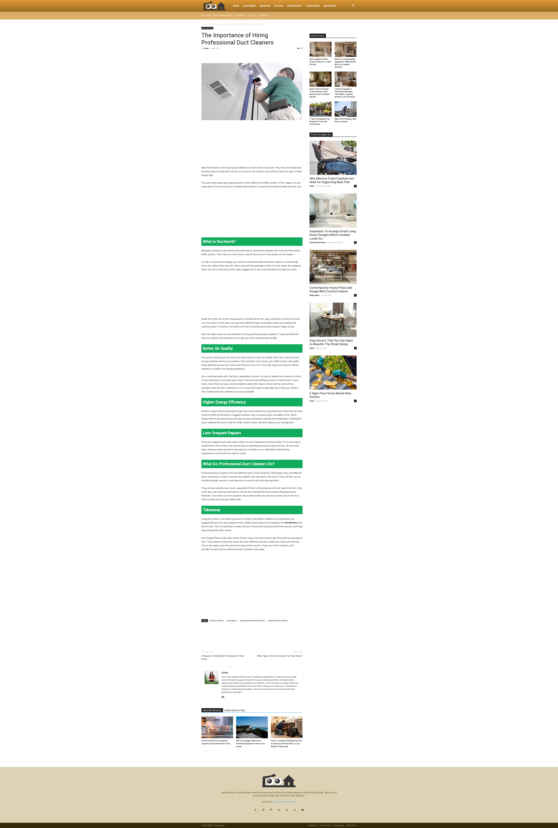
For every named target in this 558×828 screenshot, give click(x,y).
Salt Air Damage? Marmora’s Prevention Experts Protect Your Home (250, 744)
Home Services (215, 24)
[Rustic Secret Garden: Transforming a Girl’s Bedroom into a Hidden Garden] (321, 79)
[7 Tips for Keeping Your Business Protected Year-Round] (321, 108)
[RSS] (279, 810)
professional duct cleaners (278, 620)
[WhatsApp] (224, 55)
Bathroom (330, 5)
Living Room (313, 5)
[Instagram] (263, 810)
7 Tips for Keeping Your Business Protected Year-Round (320, 121)
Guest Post (206, 15)
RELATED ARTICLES (212, 710)
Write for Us (352, 825)
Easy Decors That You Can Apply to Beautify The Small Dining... (331, 342)
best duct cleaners (216, 620)
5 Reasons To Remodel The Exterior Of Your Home (222, 657)
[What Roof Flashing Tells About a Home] (346, 108)
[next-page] (208, 752)
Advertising (241, 15)
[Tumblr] (287, 810)
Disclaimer (312, 825)
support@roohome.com (284, 801)
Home (236, 5)
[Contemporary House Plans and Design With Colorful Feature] (333, 267)
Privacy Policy (338, 825)
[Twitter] (211, 55)
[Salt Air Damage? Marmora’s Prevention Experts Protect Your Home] (252, 727)
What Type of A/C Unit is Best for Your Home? (280, 656)
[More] (231, 55)
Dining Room (294, 5)
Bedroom (265, 5)
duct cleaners (232, 620)
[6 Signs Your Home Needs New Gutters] (333, 372)
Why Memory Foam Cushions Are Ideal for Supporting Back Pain (332, 180)
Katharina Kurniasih (317, 242)
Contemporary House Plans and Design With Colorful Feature (331, 289)
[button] (353, 6)
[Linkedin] (224, 697)
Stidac (206, 48)
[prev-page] (203, 752)
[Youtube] (302, 810)
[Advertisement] (252, 144)
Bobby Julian (314, 295)
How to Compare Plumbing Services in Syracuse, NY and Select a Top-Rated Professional (286, 744)
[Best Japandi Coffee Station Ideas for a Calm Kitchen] (321, 49)
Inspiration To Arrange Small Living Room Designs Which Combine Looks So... (333, 235)
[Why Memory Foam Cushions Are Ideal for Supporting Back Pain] (333, 158)
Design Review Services (223, 15)
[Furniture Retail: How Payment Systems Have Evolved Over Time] (217, 727)
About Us (252, 15)
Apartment (249, 5)
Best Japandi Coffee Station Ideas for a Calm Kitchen (320, 61)
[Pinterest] (218, 55)
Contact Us (264, 15)
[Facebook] (204, 55)
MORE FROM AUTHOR (235, 710)
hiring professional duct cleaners (252, 620)
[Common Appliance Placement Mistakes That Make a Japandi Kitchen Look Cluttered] (346, 79)
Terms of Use (325, 825)
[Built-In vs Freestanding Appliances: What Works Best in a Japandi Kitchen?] (346, 49)
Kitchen (278, 5)
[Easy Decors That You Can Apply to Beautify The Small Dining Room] (333, 320)
